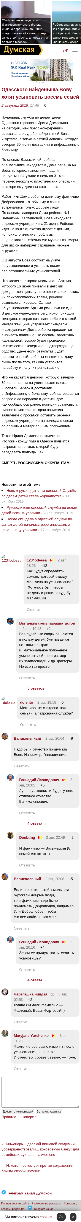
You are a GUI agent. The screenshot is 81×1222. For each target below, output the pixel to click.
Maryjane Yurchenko (31, 1036)
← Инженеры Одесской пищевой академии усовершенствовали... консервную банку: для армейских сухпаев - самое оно (40, 1149)
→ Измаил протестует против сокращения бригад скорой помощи (37, 1168)
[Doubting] (10, 837)
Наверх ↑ (29, 1117)
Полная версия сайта (15, 1203)
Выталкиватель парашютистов (47, 623)
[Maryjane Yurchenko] (5, 1035)
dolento (26, 702)
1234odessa (37, 560)
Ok (61, 1217)
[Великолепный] (5, 738)
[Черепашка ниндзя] (5, 994)
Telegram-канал (44, 1209)
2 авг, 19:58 (46, 702)
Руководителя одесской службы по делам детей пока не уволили (40, 510)
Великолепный (27, 738)
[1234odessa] (11, 560)
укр (65, 50)
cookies (46, 1217)
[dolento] (8, 702)
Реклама (40, 82)
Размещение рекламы (46, 1203)
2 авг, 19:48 (31, 629)
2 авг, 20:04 (54, 738)
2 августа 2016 (15, 105)
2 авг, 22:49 (55, 837)
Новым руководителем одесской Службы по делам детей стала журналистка (39, 493)
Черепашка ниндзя (30, 994)
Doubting (27, 837)
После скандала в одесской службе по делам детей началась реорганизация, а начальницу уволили (37, 524)
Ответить (35, 610)
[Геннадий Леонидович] (10, 780)
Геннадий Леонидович (39, 780)
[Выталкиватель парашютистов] (10, 623)
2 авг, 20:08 (54, 879)
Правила (9, 1117)
